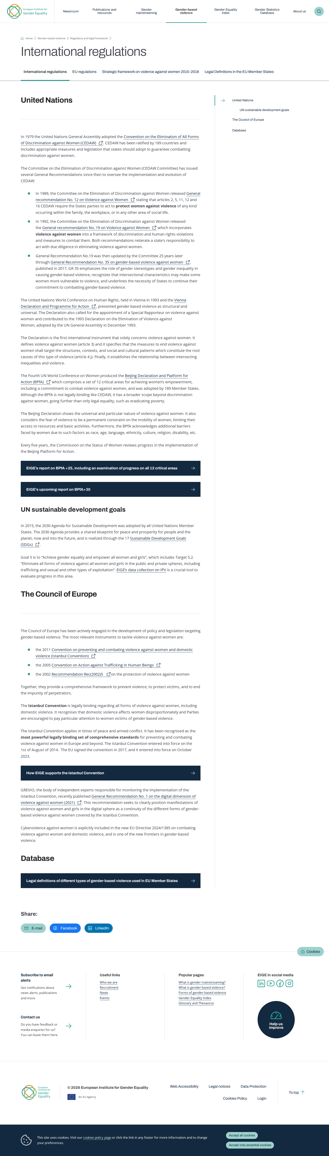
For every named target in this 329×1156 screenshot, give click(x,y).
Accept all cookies (242, 1135)
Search (319, 11)
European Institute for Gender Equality (27, 11)
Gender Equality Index (225, 11)
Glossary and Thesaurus (196, 1003)
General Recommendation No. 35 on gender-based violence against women (117, 262)
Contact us (30, 1017)
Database (239, 130)
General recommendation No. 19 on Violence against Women (96, 227)
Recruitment (109, 987)
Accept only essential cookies (250, 1145)
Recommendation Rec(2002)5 (78, 674)
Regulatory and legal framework (89, 38)
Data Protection (253, 1086)
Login (261, 1098)
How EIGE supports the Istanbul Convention (65, 773)
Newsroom (71, 11)
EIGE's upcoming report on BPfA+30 (58, 489)
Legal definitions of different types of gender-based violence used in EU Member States (102, 881)
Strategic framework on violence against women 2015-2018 (150, 72)
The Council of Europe (248, 119)
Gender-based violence (186, 11)
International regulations (45, 72)
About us (299, 11)
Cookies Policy (235, 1098)
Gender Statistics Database (267, 11)
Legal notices (219, 1086)
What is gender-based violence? (202, 987)
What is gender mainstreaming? (202, 982)
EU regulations (84, 72)
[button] (33, 928)
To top (294, 1092)
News (104, 992)
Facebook (280, 983)
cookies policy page (97, 1137)
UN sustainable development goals (264, 110)
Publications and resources (104, 11)
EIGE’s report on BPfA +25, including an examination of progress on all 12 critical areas (101, 468)
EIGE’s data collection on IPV (141, 569)
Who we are (108, 982)
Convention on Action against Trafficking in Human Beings (103, 665)
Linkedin (261, 983)
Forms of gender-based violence (202, 992)
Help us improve (276, 1026)
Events (104, 998)
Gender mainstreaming (146, 11)
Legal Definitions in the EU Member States (239, 72)
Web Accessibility (184, 1086)
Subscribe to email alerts (37, 977)
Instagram (289, 983)
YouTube (270, 983)
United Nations (242, 100)
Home (29, 38)
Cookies (313, 952)
